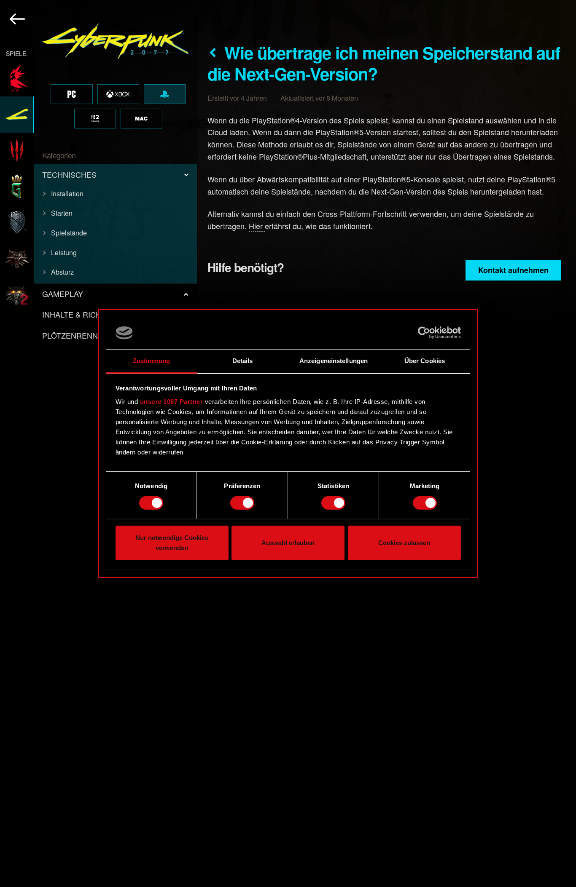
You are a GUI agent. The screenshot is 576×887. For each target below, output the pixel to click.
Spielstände (69, 233)
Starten (62, 213)
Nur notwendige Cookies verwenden (171, 543)
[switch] (242, 503)
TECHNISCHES (69, 174)
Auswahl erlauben (288, 543)
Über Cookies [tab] (424, 360)
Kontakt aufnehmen (513, 269)
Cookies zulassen (404, 543)
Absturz (62, 272)
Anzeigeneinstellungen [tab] (333, 360)
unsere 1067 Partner (171, 401)
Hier (257, 225)
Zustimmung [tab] (151, 360)
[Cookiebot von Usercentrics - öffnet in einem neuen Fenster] (424, 332)
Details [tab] (242, 360)
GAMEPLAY (62, 293)
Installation (67, 193)
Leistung (64, 252)
